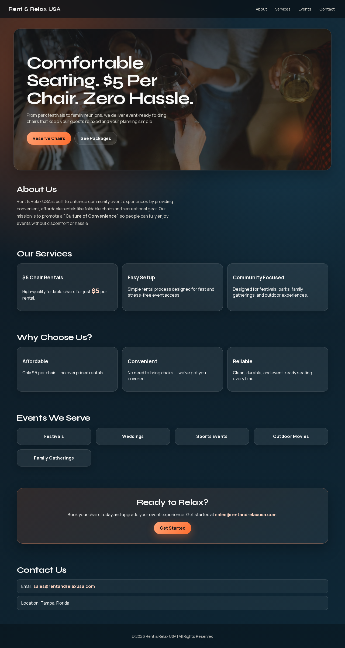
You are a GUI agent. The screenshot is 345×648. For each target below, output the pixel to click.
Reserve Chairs (49, 138)
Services (283, 9)
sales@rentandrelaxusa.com (246, 514)
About (261, 9)
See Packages (96, 138)
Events (305, 9)
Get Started (172, 528)
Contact (327, 9)
